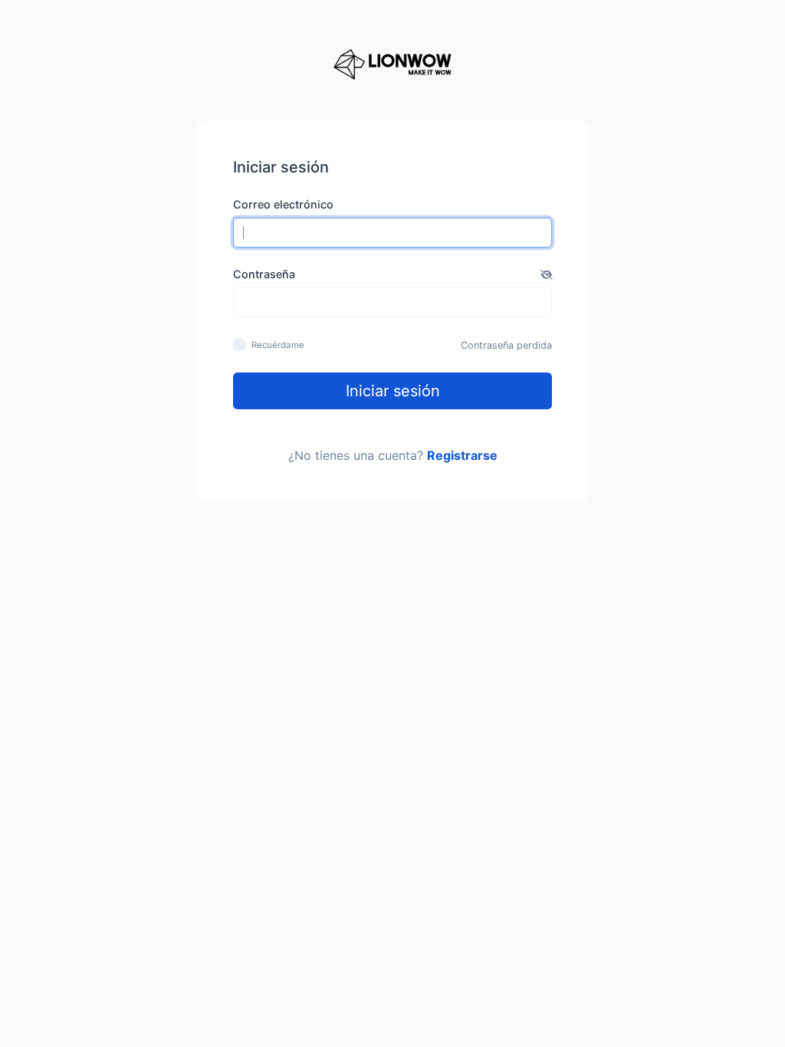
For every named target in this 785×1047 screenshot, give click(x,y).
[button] (546, 274)
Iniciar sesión (393, 391)
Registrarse (462, 455)
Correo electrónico (283, 204)
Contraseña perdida (506, 345)
